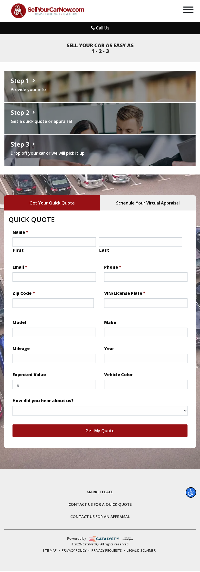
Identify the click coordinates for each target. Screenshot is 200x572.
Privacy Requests (106, 550)
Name (20, 232)
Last (104, 250)
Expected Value (29, 374)
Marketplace (100, 492)
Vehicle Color (118, 374)
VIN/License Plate (125, 293)
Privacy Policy (74, 550)
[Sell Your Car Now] (47, 10)
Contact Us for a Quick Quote (100, 504)
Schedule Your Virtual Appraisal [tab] (148, 203)
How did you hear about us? (43, 401)
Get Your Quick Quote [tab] (52, 203)
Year (109, 348)
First (18, 250)
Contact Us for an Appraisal (100, 517)
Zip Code (23, 293)
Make (110, 322)
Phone (112, 267)
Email (19, 267)
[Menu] (188, 10)
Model (19, 322)
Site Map (49, 550)
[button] (191, 492)
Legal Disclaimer (141, 550)
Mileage (21, 348)
